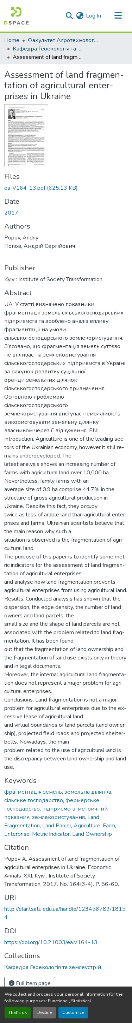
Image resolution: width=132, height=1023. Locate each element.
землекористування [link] (58, 817)
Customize (73, 1012)
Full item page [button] (32, 983)
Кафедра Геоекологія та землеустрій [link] (48, 49)
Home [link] (11, 40)
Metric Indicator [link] (51, 834)
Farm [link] (109, 825)
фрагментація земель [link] (33, 792)
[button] (16, 16)
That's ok (17, 1012)
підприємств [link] (58, 809)
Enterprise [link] (17, 834)
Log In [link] (93, 16)
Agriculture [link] (87, 825)
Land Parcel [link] (56, 825)
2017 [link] (11, 213)
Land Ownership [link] (92, 834)
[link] (66, 188)
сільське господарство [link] (33, 800)
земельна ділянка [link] (87, 792)
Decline (44, 1012)
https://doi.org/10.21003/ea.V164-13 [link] (51, 942)
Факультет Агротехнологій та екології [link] (63, 40)
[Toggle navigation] (118, 15)
